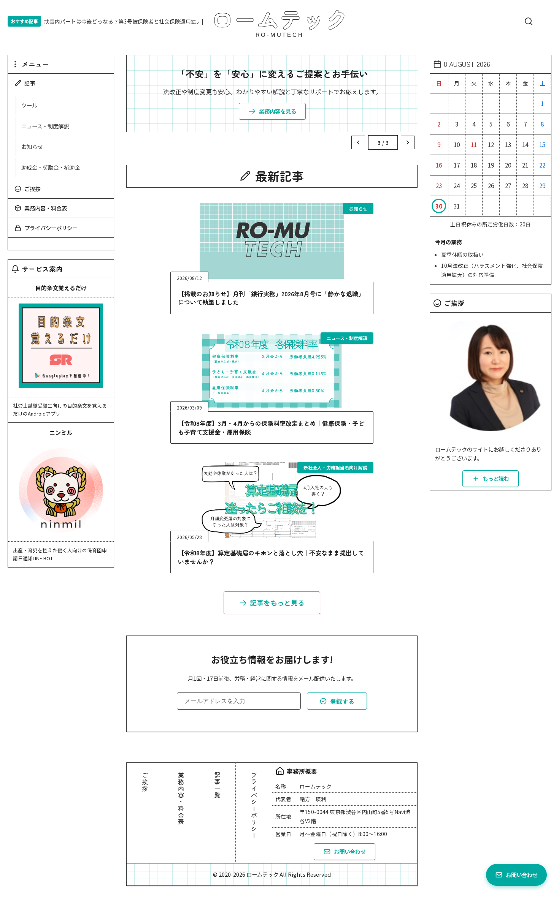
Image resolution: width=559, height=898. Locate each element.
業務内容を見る (277, 111)
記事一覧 (217, 785)
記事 (29, 83)
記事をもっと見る (277, 602)
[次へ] (407, 142)
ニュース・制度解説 (45, 126)
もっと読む (496, 478)
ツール (29, 105)
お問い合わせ (350, 851)
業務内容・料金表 (45, 208)
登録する (342, 701)
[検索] (528, 21)
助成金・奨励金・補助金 (50, 167)
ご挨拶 (32, 189)
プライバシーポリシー (51, 228)
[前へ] (358, 142)
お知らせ (32, 146)
